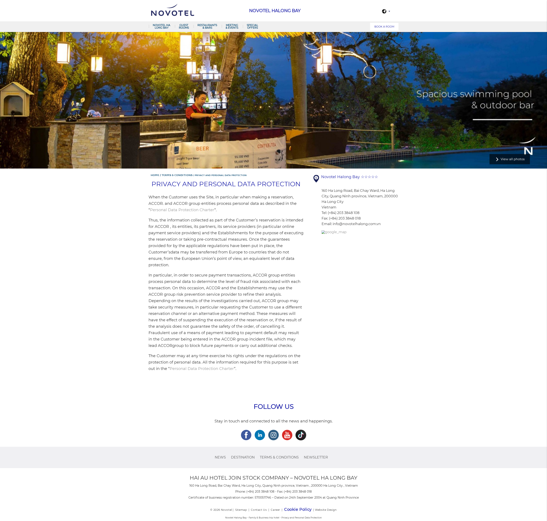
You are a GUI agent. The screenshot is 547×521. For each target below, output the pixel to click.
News (220, 457)
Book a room (384, 26)
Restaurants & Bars (207, 26)
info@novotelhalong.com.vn (357, 224)
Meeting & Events (232, 26)
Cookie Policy (298, 509)
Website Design (326, 509)
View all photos (513, 159)
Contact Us (259, 509)
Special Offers (252, 26)
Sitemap (241, 509)
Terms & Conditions (279, 457)
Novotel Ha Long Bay (161, 26)
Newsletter (316, 457)
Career (275, 509)
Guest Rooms (184, 26)
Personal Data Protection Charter (182, 210)
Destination (243, 457)
